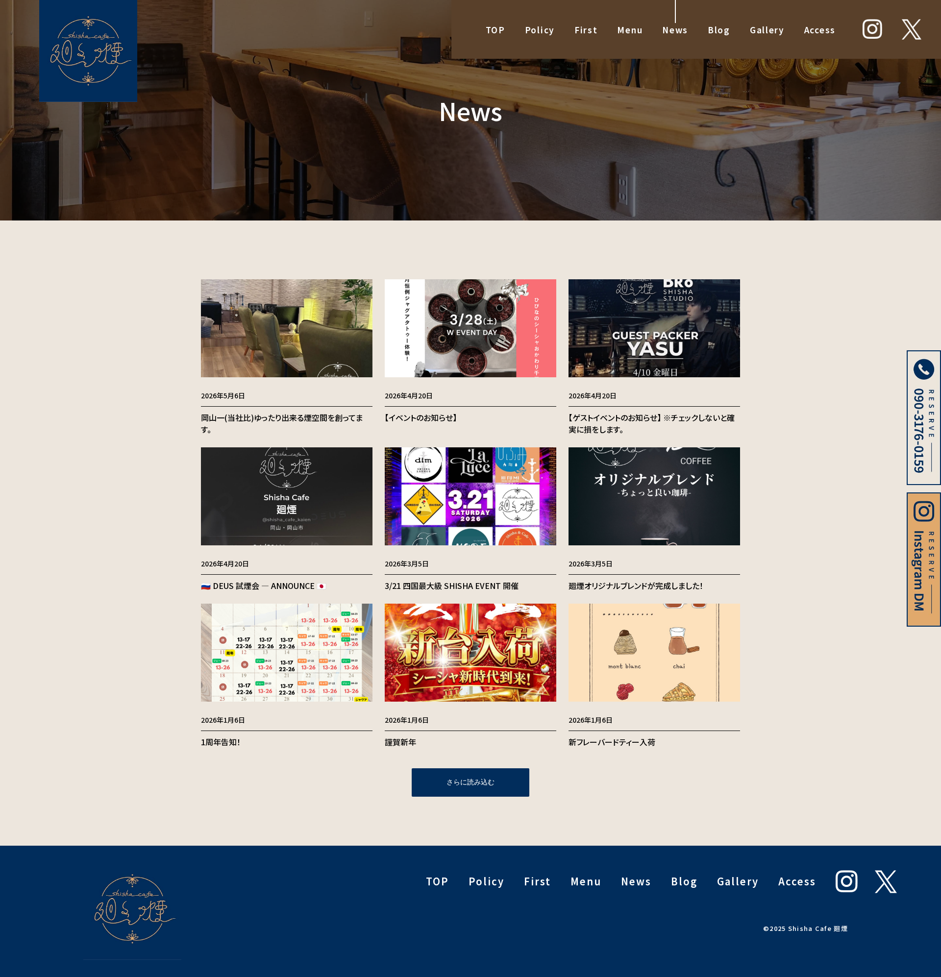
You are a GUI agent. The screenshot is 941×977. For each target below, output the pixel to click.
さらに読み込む (470, 782)
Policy (540, 29)
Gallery (767, 29)
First (586, 29)
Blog (719, 29)
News (675, 29)
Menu (630, 29)
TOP (495, 29)
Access (820, 29)
